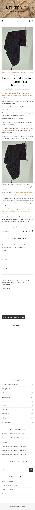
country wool (8, 130)
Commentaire (6, 288)
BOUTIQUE (5, 414)
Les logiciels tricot (7, 490)
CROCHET (5, 405)
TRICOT (18, 75)
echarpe (5, 227)
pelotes (4, 418)
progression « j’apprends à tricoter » (15, 95)
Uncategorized (6, 422)
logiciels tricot (26, 72)
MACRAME (5, 409)
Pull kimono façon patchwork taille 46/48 (14, 454)
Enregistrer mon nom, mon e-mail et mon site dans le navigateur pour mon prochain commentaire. (16, 282)
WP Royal (22, 506)
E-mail (4, 260)
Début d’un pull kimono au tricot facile (13, 434)
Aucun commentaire (23, 89)
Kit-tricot (17, 8)
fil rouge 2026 (6, 389)
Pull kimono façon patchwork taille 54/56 (14, 446)
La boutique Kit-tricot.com (10, 485)
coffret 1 (13, 124)
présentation (6, 393)
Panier (4, 494)
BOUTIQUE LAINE (7, 481)
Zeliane (7, 231)
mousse (21, 227)
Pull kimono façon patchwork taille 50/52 (14, 450)
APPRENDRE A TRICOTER (10, 72)
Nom (4, 251)
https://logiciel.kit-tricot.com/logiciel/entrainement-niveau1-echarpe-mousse (17, 211)
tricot (27, 227)
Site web (4, 269)
